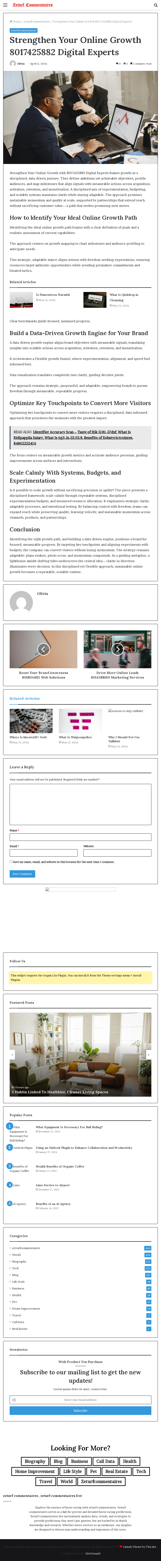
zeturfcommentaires (37, 21)
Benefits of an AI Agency (53, 1204)
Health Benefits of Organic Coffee (60, 1166)
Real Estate (19, 1328)
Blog (15, 1275)
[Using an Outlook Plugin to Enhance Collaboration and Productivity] (21, 1153)
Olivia (21, 63)
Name (14, 830)
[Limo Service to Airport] (21, 1191)
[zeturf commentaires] (33, 5)
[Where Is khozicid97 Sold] (31, 721)
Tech (15, 1268)
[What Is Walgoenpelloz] (80, 721)
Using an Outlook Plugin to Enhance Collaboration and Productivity (84, 1148)
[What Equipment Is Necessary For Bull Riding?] (21, 1134)
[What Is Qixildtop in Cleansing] (94, 300)
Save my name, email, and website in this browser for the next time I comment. (64, 862)
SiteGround (93, 1553)
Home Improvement (26, 1308)
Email (14, 846)
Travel (16, 1315)
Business (18, 1288)
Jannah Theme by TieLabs (139, 1546)
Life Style (18, 1281)
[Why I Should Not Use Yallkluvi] (129, 721)
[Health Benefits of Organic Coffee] (21, 1172)
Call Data (18, 1322)
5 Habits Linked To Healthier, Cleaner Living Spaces (60, 1092)
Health (16, 1295)
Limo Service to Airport (53, 1185)
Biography (19, 1261)
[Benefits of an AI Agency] (21, 1210)
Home (16, 21)
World (16, 1254)
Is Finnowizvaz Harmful (53, 295)
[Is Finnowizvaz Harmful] (21, 300)
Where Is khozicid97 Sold (28, 737)
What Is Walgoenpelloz (75, 737)
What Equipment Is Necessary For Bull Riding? (69, 1127)
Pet (14, 1301)
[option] (80, 1055)
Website (88, 846)
